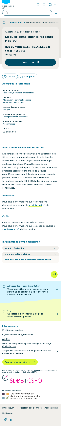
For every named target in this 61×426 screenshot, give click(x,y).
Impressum (8, 407)
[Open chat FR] (54, 274)
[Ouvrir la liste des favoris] (38, 4)
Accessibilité (51, 407)
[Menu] (56, 13)
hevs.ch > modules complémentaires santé (28, 259)
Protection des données (29, 407)
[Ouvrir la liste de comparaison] (44, 4)
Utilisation (7, 413)
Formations (16, 22)
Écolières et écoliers (12, 330)
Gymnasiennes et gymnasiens (17, 334)
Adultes (6, 339)
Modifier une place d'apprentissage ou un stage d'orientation (26, 344)
